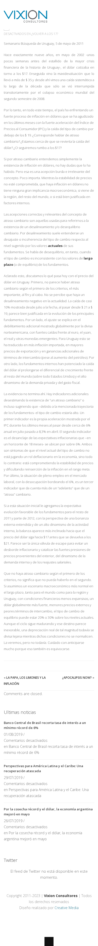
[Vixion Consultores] (25, 19)
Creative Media (67, 907)
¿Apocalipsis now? (77, 677)
